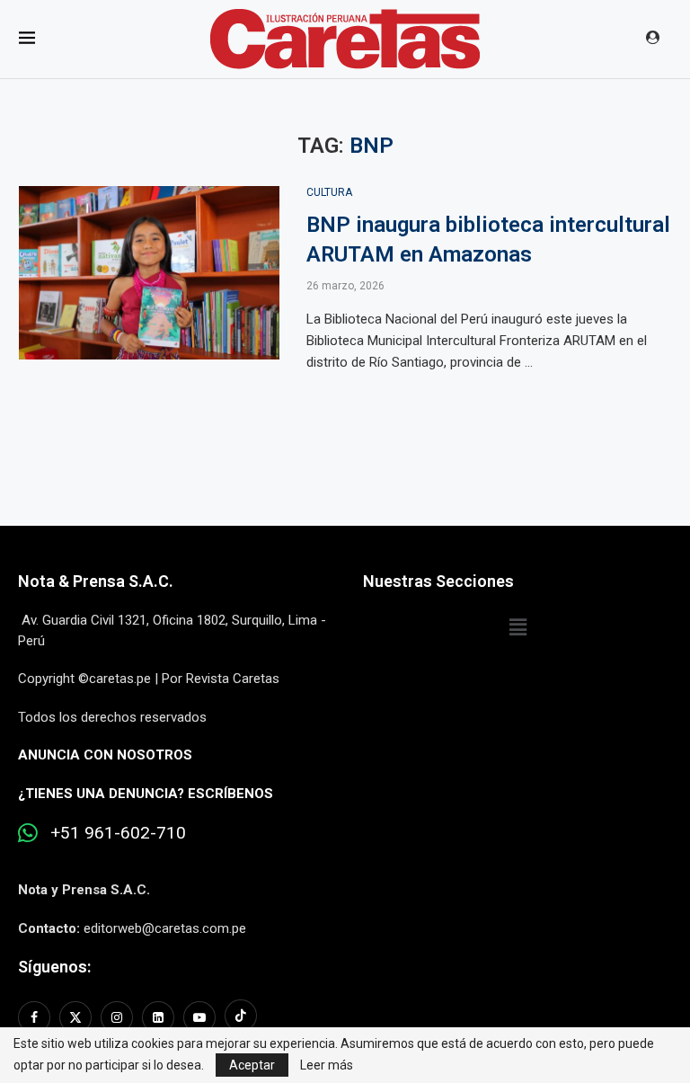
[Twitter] (75, 1017)
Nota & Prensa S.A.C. (95, 581)
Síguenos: (54, 966)
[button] (517, 627)
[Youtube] (199, 1017)
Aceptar (252, 1065)
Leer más (326, 1065)
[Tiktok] (240, 1017)
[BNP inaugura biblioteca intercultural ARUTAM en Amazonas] (149, 273)
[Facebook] (36, 1017)
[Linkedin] (158, 1017)
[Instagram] (116, 1017)
